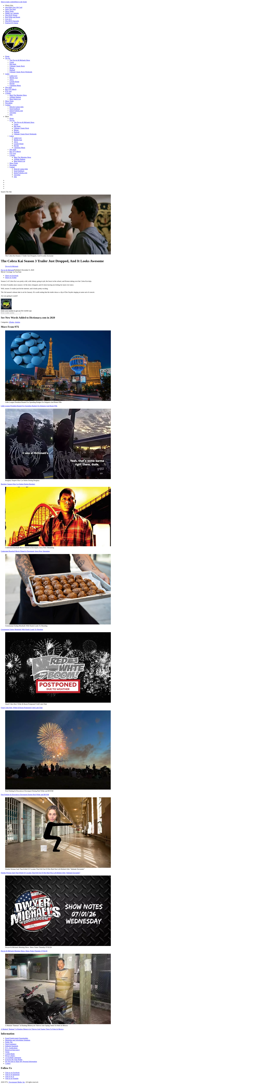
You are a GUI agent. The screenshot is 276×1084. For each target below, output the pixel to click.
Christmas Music (15, 85)
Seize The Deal (10, 9)
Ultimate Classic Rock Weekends (20, 72)
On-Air (7, 58)
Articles (17, 322)
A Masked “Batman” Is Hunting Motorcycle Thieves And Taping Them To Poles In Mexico (32, 1029)
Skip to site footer (21, 2)
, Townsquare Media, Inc (16, 1082)
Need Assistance (10, 1044)
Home (7, 56)
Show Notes (9, 11)
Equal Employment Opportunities (16, 1038)
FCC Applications (11, 1048)
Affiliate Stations (15, 97)
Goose (11, 62)
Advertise (12, 113)
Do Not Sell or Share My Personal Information (21, 1061)
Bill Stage (12, 64)
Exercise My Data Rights (13, 1059)
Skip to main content (8, 2)
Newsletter (9, 103)
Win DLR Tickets (11, 15)
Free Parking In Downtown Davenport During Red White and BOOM (25, 795)
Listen (7, 74)
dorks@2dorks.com (16, 111)
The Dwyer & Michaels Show (19, 60)
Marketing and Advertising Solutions (17, 1040)
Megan (11, 68)
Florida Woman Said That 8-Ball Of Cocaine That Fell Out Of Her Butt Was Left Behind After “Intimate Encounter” (40, 873)
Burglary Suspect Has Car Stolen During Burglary (18, 484)
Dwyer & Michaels (7, 270)
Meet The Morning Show (18, 95)
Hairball (12, 70)
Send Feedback (14, 109)
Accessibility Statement (13, 1058)
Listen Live (13, 76)
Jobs (11, 115)
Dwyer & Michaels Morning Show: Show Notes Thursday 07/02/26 (24, 951)
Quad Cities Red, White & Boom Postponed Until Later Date (22, 708)
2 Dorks (8, 93)
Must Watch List (15, 99)
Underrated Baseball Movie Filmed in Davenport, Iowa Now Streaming (25, 551)
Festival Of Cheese (11, 23)
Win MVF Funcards (12, 21)
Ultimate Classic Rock (17, 66)
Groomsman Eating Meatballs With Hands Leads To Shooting (22, 629)
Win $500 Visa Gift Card (13, 7)
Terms (7, 1052)
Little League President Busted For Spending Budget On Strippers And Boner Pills (29, 406)
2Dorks (11, 322)
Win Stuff (8, 87)
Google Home (14, 82)
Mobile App (13, 78)
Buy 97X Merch (10, 89)
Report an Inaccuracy (12, 1050)
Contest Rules (10, 1054)
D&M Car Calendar (12, 13)
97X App (8, 91)
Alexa (11, 80)
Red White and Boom (12, 17)
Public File (9, 1042)
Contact (7, 105)
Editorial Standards (11, 1046)
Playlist (11, 83)
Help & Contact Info (16, 107)
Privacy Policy (10, 1056)
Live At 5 (8, 19)
